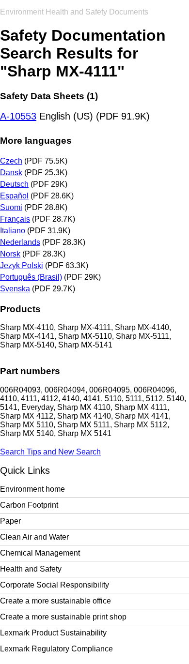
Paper (10, 521)
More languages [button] (36, 141)
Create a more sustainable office (55, 601)
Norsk (10, 254)
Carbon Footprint (29, 505)
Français (15, 219)
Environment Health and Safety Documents (74, 12)
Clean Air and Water (34, 537)
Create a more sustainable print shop (63, 617)
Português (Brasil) (31, 277)
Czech (11, 161)
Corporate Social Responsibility (54, 585)
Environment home (32, 489)
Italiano (12, 230)
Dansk (11, 172)
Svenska (15, 289)
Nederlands (20, 242)
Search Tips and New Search (50, 452)
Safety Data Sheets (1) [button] (49, 96)
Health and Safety (31, 569)
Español (14, 196)
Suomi (11, 207)
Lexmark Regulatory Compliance (56, 649)
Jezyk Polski (21, 265)
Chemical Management (40, 553)
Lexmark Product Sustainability (53, 633)
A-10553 (18, 116)
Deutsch (14, 184)
